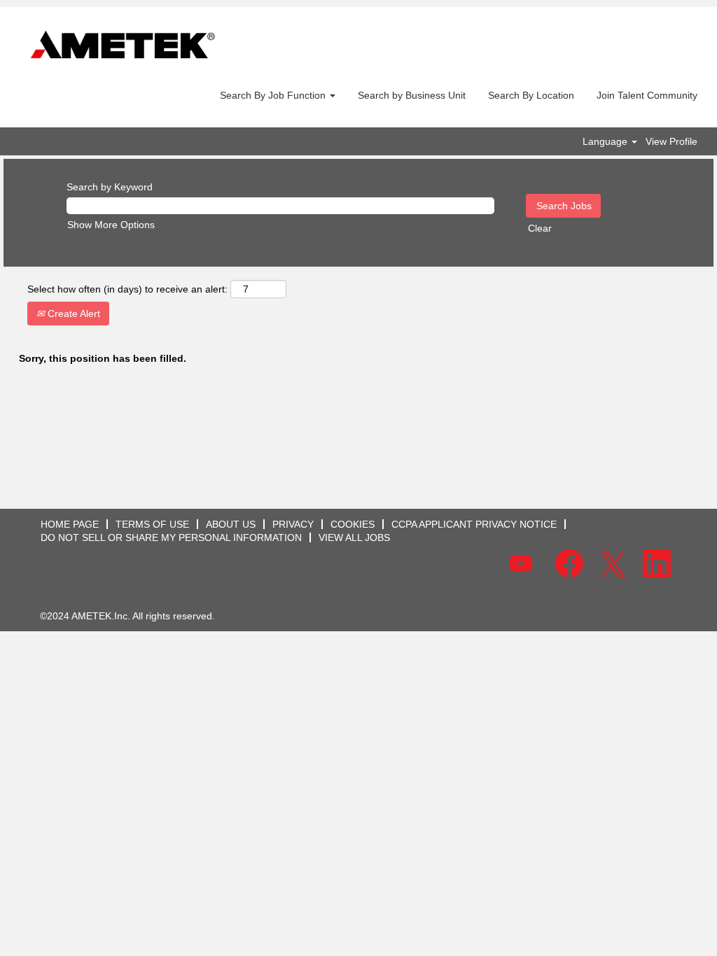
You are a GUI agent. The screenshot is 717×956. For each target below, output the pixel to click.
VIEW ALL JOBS (354, 537)
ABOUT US (231, 524)
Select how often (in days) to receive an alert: (127, 289)
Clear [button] (540, 228)
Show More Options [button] (111, 224)
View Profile (671, 141)
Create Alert (72, 313)
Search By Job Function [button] (274, 95)
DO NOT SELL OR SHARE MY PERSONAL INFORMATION (171, 537)
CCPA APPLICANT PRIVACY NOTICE (474, 524)
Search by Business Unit (412, 95)
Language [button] (606, 141)
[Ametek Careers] (122, 46)
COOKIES (352, 524)
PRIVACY (293, 524)
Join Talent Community (647, 95)
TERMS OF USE (152, 524)
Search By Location (531, 95)
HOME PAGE (70, 524)
